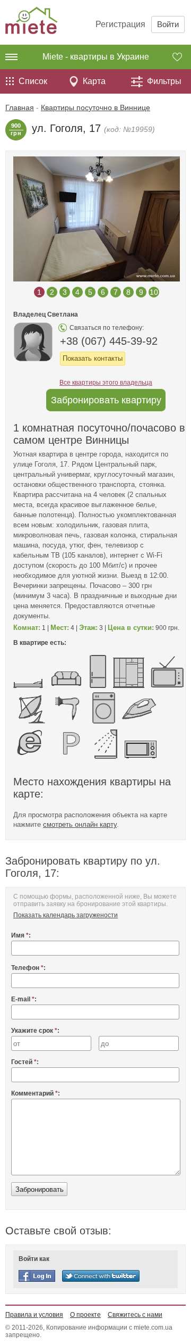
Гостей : (25, 1062)
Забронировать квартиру (106, 400)
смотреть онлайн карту (80, 824)
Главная (19, 107)
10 (154, 292)
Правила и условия (34, 1314)
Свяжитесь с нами (135, 1314)
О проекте (85, 1314)
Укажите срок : (35, 1030)
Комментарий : (35, 1093)
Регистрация (120, 24)
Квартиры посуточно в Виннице (95, 107)
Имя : (21, 935)
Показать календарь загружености (65, 915)
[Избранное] (181, 57)
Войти (168, 24)
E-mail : (24, 999)
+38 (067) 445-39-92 (109, 341)
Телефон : (28, 968)
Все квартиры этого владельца (105, 382)
